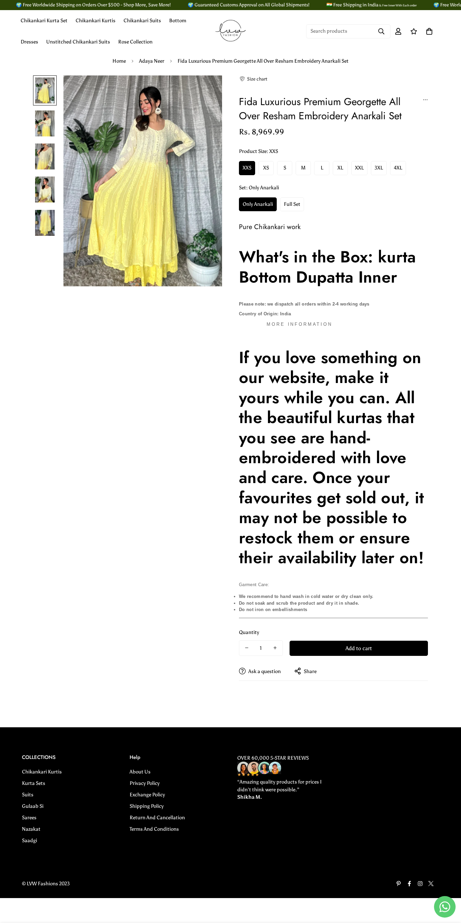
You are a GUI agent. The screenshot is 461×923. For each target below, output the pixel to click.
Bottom (177, 21)
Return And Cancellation (157, 818)
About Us (140, 772)
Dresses (29, 42)
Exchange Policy (147, 795)
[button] (253, 79)
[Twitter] (431, 883)
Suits (27, 795)
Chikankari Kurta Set (44, 21)
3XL (379, 168)
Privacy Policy (145, 783)
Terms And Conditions (154, 829)
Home (119, 61)
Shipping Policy (147, 806)
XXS (247, 168)
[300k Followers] (409, 883)
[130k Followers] (420, 883)
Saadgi (29, 840)
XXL (359, 168)
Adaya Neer (151, 61)
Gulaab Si (33, 806)
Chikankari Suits (142, 21)
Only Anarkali (258, 204)
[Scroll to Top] (448, 886)
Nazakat (31, 829)
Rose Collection (135, 42)
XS (266, 168)
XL (340, 168)
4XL (398, 168)
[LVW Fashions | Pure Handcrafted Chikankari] (230, 31)
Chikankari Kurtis (95, 21)
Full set (292, 204)
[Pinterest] (398, 883)
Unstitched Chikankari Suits (78, 42)
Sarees (29, 818)
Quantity (249, 632)
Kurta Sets (33, 783)
